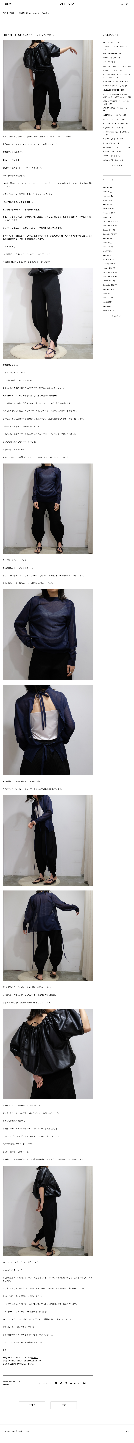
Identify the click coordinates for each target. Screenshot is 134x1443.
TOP (4, 13)
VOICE (12, 13)
